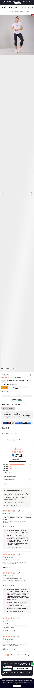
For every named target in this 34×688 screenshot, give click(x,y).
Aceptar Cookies (17, 685)
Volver (7, 12)
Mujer (11, 11)
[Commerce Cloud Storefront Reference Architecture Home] (11, 7)
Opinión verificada (9, 513)
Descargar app (22, 668)
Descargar (17, 3)
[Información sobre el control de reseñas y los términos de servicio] (26, 458)
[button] (25, 7)
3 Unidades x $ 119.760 (17, 400)
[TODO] (25, 502)
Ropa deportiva (19, 11)
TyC (9, 673)
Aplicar (20, 387)
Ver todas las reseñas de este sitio (17, 461)
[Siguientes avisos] (28, 655)
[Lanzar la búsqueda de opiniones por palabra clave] (30, 484)
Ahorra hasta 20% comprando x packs (30, 395)
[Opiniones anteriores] (5, 654)
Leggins (27, 11)
